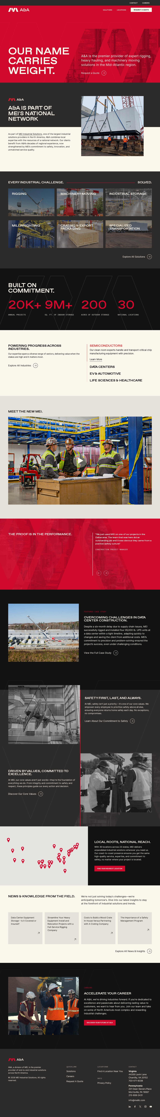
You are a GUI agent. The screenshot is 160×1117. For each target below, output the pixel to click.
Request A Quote (74, 1081)
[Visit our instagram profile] (145, 1107)
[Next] (106, 573)
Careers (145, 3)
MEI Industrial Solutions (30, 134)
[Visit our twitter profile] (140, 1107)
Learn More (96, 359)
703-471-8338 (136, 1080)
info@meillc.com (137, 1100)
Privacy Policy (104, 1083)
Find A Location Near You (110, 1071)
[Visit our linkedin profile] (130, 1107)
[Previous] (99, 573)
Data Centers (102, 366)
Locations (121, 10)
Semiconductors (106, 345)
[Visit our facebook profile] (135, 1107)
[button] (39, 862)
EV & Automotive (105, 373)
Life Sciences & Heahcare (116, 380)
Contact (134, 3)
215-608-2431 (136, 1095)
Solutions (107, 10)
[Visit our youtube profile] (151, 1107)
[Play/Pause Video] (80, 461)
